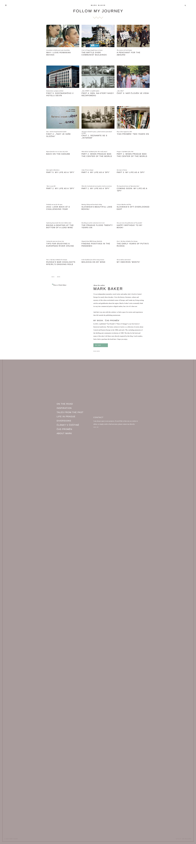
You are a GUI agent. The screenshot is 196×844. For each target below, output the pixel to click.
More (58, 283)
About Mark (64, 433)
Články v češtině (68, 425)
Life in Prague (66, 416)
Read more (96, 358)
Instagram (190, 5)
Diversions (64, 421)
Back (53, 283)
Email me (96, 427)
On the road (65, 404)
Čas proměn (64, 429)
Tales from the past (70, 412)
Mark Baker (98, 5)
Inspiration (64, 408)
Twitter (187, 5)
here (114, 346)
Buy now (98, 352)
